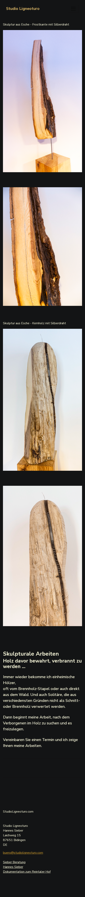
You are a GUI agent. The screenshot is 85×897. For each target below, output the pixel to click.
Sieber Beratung (14, 862)
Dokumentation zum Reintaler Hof (27, 872)
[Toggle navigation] (73, 9)
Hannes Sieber (13, 867)
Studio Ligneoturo (23, 8)
